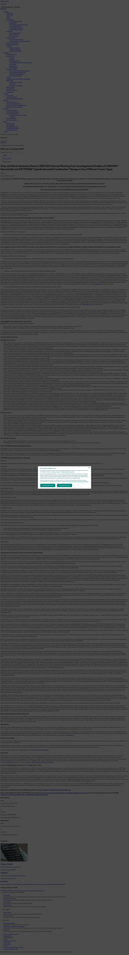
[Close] (89, 467)
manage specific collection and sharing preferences (77, 481)
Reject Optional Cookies (64, 485)
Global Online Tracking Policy (68, 472)
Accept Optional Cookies (47, 485)
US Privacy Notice (55, 472)
